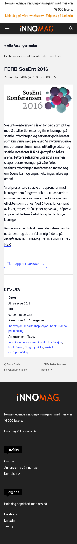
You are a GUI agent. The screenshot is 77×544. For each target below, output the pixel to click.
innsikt (42, 342)
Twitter (9, 526)
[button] (7, 28)
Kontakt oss (12, 473)
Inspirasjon (41, 326)
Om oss (9, 461)
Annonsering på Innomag (21, 467)
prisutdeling (15, 331)
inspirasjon (55, 342)
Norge (29, 347)
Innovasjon (15, 326)
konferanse (15, 347)
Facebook (10, 514)
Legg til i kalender (26, 264)
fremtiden (14, 342)
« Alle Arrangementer (20, 45)
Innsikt (28, 326)
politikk (38, 347)
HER (7, 244)
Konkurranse (58, 326)
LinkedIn (9, 520)
